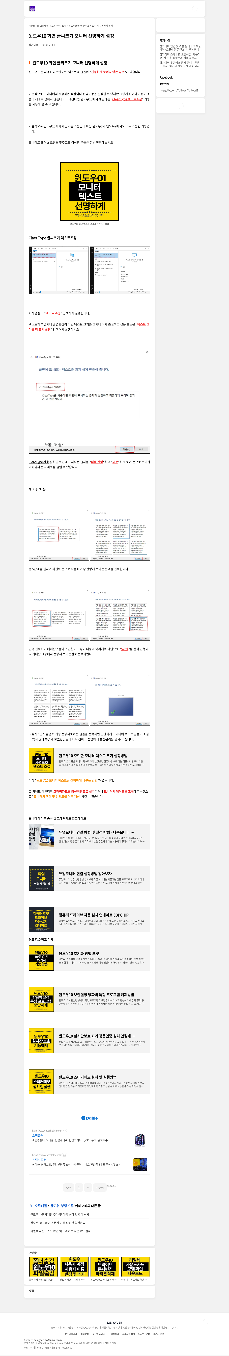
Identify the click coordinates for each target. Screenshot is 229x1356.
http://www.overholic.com (46, 1130)
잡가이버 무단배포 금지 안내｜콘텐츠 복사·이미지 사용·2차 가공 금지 (179, 64)
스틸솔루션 (39, 1160)
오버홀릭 (38, 1136)
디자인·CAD (144, 1333)
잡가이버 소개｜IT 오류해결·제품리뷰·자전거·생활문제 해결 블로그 (180, 56)
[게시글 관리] (88, 1187)
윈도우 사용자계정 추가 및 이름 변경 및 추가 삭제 (59, 1214)
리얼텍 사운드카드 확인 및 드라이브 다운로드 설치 (60, 1231)
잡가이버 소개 (71, 1333)
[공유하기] (79, 1187)
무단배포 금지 (99, 1333)
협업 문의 (85, 1333)
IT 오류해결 (39, 1205)
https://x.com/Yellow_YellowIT (179, 90)
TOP (205, 1321)
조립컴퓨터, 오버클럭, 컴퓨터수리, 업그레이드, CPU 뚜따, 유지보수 (70, 1140)
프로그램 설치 (128, 1333)
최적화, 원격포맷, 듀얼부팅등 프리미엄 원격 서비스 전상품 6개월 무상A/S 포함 (76, 1164)
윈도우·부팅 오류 (62, 1205)
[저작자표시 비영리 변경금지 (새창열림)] (111, 1186)
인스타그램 (181, 106)
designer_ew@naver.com (48, 1340)
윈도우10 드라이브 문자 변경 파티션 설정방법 (57, 1223)
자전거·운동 (158, 1333)
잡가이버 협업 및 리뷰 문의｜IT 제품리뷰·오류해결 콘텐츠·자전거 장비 (180, 48)
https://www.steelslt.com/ (46, 1154)
